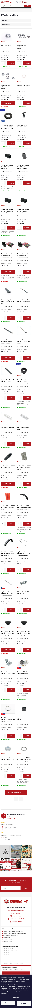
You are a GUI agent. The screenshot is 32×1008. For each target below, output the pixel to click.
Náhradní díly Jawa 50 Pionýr (10, 950)
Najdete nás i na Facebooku (17, 919)
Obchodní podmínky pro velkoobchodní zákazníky (14, 933)
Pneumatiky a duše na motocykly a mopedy (13, 963)
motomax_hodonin (17, 921)
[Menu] (30, 2)
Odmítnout (8, 1003)
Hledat (27, 6)
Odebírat (26, 888)
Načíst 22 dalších (14, 792)
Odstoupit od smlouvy (16, 973)
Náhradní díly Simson (8, 952)
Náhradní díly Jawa (7, 954)
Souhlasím (24, 1003)
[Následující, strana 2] (16, 799)
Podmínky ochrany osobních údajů (11, 935)
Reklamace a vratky (7, 941)
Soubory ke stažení (7, 939)
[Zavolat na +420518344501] (20, 2)
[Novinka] (8, 116)
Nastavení (16, 997)
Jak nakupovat (6, 937)
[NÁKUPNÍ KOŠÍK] (26, 2)
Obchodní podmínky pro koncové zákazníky (13, 931)
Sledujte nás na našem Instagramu (5, 852)
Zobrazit (8, 103)
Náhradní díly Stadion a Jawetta (10, 957)
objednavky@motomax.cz (17, 910)
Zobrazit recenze (11, 818)
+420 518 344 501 (17, 913)
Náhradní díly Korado (8, 961)
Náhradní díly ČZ (7, 959)
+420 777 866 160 (17, 916)
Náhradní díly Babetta (8, 948)
